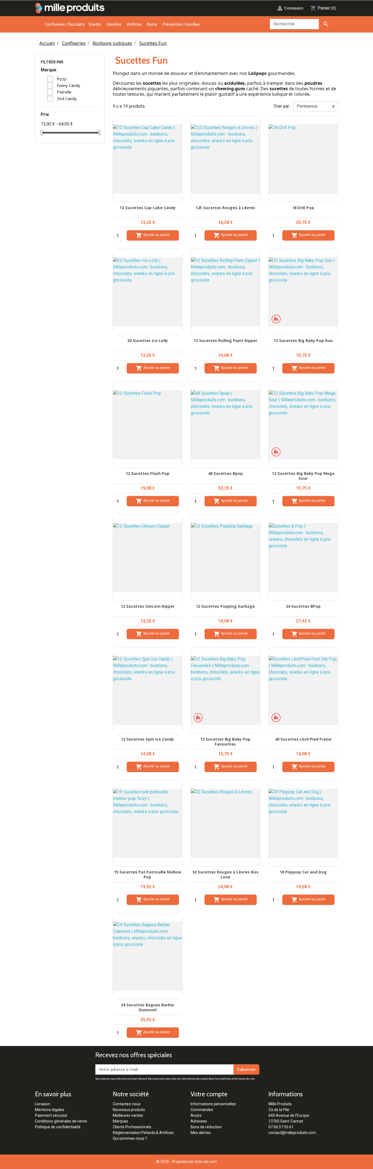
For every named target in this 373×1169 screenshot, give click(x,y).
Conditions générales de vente (61, 1121)
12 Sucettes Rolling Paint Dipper (225, 340)
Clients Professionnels (132, 1127)
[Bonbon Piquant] (276, 318)
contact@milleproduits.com (292, 1132)
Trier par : (282, 106)
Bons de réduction (206, 1127)
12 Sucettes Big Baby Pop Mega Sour (303, 476)
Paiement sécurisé (51, 1115)
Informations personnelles (213, 1104)
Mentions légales (49, 1109)
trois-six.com (206, 1161)
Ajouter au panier (153, 235)
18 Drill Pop (303, 207)
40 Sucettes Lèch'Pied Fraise (303, 739)
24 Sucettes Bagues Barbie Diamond (147, 1007)
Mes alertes (201, 1132)
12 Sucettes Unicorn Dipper (147, 606)
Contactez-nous (127, 1104)
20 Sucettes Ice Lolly (147, 340)
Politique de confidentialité (58, 1127)
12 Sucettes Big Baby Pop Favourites (225, 741)
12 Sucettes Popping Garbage (225, 606)
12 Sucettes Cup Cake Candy (148, 207)
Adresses (199, 1121)
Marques (120, 1121)
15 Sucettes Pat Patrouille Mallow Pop (147, 874)
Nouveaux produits (129, 1109)
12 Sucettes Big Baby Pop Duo (303, 340)
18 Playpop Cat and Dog (303, 872)
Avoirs (196, 1115)
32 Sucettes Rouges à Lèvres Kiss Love (225, 874)
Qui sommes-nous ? (130, 1138)
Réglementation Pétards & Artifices (143, 1132)
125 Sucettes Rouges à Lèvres (225, 207)
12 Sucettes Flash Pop (147, 473)
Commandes (202, 1109)
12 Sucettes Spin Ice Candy (147, 739)
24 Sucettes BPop (303, 606)
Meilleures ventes (128, 1115)
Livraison (42, 1104)
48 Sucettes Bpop (225, 473)
